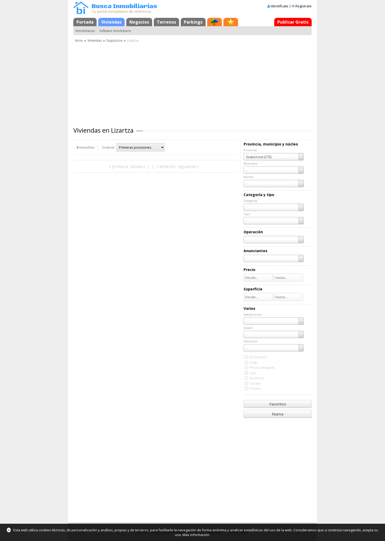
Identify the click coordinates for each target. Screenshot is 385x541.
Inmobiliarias (85, 31)
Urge (253, 362)
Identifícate (279, 6)
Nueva (277, 413)
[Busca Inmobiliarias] (81, 12)
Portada (85, 22)
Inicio (79, 40)
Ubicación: (251, 341)
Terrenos (166, 22)
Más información (196, 534)
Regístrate (303, 6)
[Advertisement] (192, 82)
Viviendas (111, 22)
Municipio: (251, 163)
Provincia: (250, 150)
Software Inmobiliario (115, 31)
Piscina (255, 388)
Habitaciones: (253, 314)
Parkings (193, 22)
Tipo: (247, 214)
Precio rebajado (262, 367)
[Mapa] (214, 22)
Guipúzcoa (114, 40)
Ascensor (257, 378)
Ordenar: (109, 147)
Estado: (249, 328)
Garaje (255, 383)
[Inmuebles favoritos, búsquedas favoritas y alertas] (230, 22)
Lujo (253, 372)
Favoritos (277, 404)
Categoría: (251, 201)
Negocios (139, 22)
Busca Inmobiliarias (124, 6)
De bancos (258, 357)
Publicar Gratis (293, 22)
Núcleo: (249, 177)
